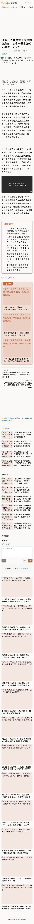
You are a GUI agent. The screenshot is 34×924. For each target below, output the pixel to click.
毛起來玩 (14, 7)
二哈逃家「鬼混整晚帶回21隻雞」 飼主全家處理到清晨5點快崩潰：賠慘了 (18, 231)
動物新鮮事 (6, 7)
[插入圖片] (25, 560)
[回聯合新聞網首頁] (5, 2)
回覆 (30, 561)
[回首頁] (9, 2)
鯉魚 (4, 277)
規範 (4, 561)
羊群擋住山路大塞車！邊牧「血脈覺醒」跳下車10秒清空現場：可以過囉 (18, 248)
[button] (22, 3)
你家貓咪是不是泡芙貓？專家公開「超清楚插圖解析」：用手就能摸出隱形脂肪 (18, 258)
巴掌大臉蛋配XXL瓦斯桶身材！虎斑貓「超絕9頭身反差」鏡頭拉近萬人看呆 (18, 239)
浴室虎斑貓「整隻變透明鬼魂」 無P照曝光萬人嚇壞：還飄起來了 (18, 267)
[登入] (28, 3)
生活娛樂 (30, 7)
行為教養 (22, 7)
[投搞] (25, 3)
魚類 (10, 277)
